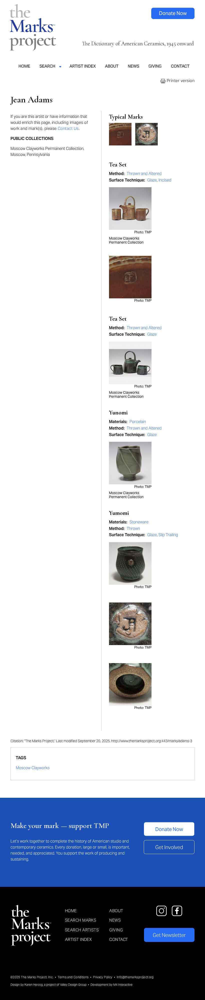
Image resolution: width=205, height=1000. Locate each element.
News (133, 66)
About (111, 66)
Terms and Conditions (73, 977)
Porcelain (138, 421)
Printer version (180, 80)
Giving (155, 66)
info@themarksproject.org (135, 977)
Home (24, 66)
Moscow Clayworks (33, 767)
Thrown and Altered (144, 173)
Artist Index (83, 66)
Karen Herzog (33, 984)
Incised (164, 180)
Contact (180, 66)
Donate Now (173, 13)
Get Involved (169, 847)
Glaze (152, 180)
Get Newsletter (169, 935)
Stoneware (139, 522)
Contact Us (68, 128)
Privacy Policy (102, 977)
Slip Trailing (168, 534)
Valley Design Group (73, 984)
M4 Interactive (122, 984)
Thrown (133, 528)
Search (47, 66)
